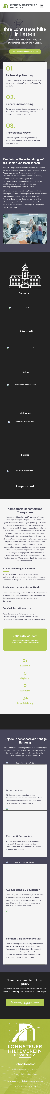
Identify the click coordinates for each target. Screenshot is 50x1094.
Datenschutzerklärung (32, 1081)
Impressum (12, 1081)
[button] (41, 6)
